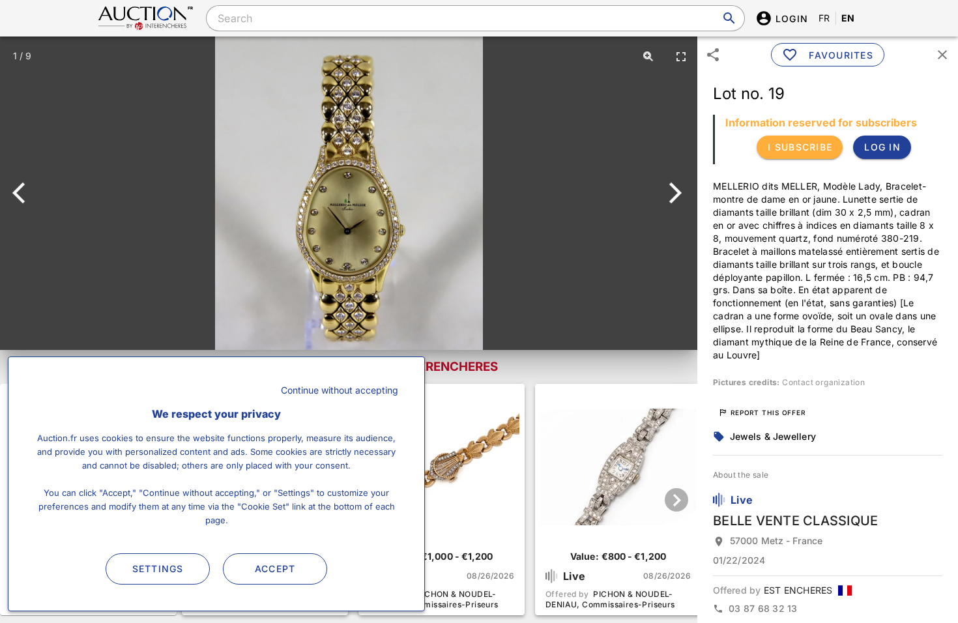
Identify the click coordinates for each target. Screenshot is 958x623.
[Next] (672, 192)
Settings (158, 568)
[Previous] (24, 192)
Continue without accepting (339, 390)
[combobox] (475, 18)
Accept (275, 568)
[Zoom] (648, 56)
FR (824, 17)
